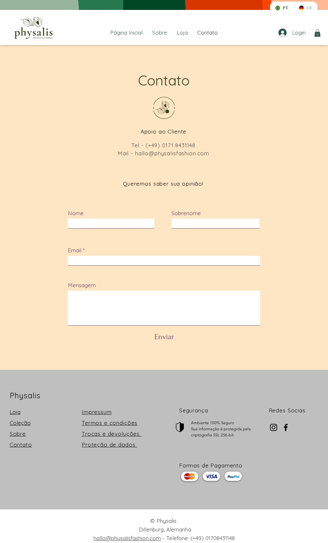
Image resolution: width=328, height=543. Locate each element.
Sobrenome (186, 213)
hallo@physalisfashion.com (172, 153)
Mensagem (82, 285)
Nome (76, 213)
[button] (317, 33)
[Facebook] (286, 427)
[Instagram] (273, 427)
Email (74, 250)
